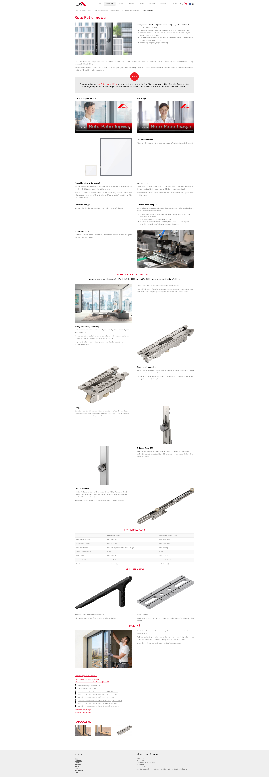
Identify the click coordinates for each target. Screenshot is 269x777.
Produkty (109, 4)
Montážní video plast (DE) (83, 710)
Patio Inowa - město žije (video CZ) (87, 679)
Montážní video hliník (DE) (83, 712)
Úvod (99, 4)
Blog (175, 4)
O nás (142, 4)
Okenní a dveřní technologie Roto (98, 10)
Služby (121, 4)
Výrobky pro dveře (115, 10)
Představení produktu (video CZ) (86, 676)
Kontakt (152, 4)
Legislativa (164, 4)
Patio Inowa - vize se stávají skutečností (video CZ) (92, 682)
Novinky (131, 4)
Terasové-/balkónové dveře (132, 10)
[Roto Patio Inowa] (103, 54)
